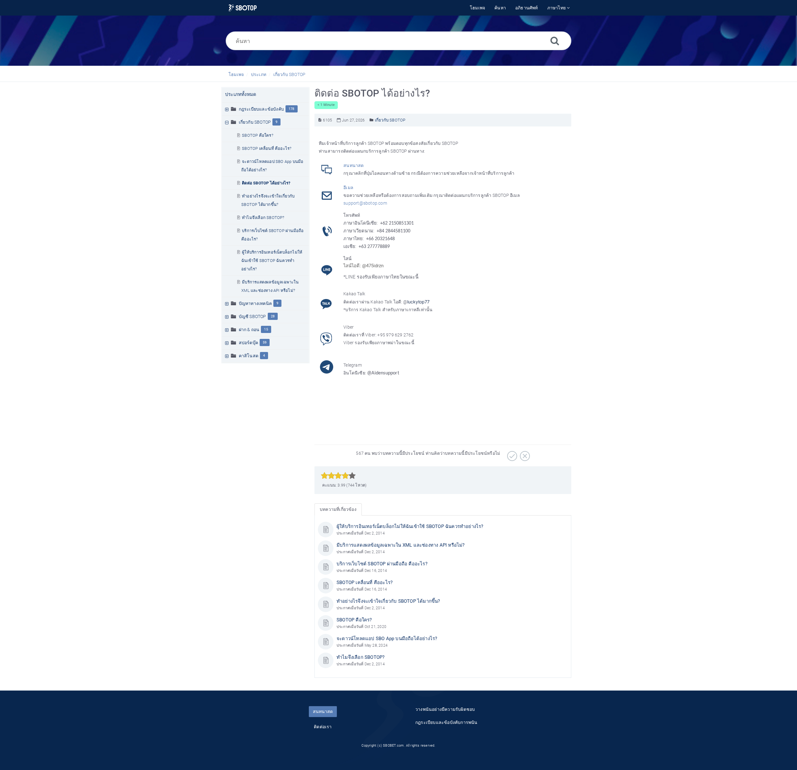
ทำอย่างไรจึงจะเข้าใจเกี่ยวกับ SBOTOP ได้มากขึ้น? (388, 601)
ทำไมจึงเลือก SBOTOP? (263, 217)
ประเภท (258, 74)
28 (273, 316)
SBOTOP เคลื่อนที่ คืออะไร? (266, 148)
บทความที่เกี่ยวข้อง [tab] (338, 509)
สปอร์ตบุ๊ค (248, 342)
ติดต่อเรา (323, 726)
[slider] (338, 475)
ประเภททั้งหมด (240, 94)
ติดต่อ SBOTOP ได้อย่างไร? (266, 183)
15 (266, 329)
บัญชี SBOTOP (252, 316)
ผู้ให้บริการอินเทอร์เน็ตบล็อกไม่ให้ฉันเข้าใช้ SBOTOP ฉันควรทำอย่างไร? (271, 260)
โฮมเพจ (236, 74)
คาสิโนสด (248, 355)
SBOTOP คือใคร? (257, 135)
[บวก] (511, 453)
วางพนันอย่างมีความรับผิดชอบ (445, 709)
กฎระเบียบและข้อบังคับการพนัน (446, 722)
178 (292, 109)
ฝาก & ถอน (249, 329)
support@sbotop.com (365, 203)
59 (264, 342)
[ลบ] (524, 453)
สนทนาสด (353, 165)
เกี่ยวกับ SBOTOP (289, 74)
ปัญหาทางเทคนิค (255, 303)
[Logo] (243, 8)
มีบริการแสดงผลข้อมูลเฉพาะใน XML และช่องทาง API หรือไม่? (401, 545)
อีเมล (348, 187)
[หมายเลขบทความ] (320, 120)
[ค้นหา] (555, 40)
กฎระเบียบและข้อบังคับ (261, 109)
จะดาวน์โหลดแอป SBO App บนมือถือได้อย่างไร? (387, 638)
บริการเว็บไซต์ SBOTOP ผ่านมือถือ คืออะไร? (382, 564)
